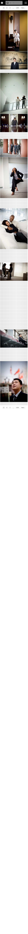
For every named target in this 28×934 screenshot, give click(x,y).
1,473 (17, 8)
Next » (23, 8)
